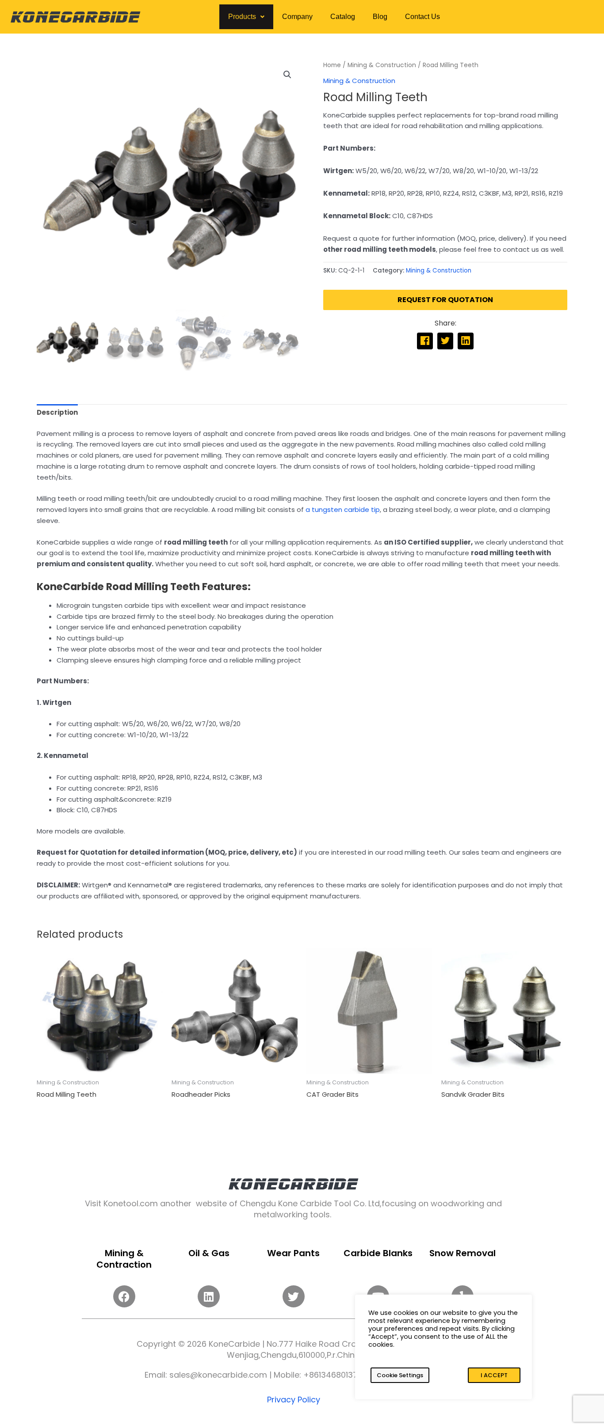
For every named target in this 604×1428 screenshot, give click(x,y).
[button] (246, 16)
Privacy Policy (293, 1399)
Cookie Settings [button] (400, 1375)
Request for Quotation (445, 300)
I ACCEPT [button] (494, 1375)
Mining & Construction (382, 65)
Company (297, 16)
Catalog (342, 16)
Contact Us (422, 16)
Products (242, 16)
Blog (380, 16)
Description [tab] (57, 412)
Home (332, 65)
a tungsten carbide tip (343, 509)
